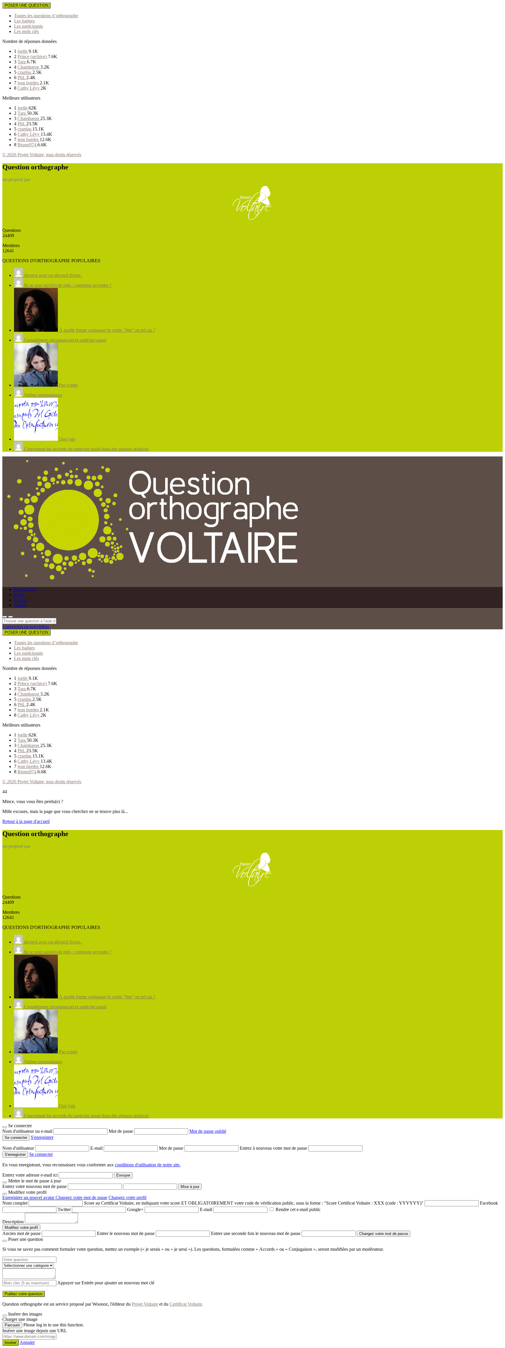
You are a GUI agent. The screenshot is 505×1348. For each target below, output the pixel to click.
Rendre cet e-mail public (298, 1209)
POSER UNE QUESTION (26, 5)
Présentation (25, 589)
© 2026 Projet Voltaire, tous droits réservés (41, 154)
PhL (22, 77)
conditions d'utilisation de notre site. (148, 1164)
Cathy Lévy (29, 88)
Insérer (10, 1342)
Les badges (24, 20)
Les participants (28, 26)
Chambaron (29, 67)
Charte (20, 605)
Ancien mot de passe (21, 1233)
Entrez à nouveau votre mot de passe (274, 1148)
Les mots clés (26, 31)
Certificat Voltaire (186, 1304)
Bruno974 (27, 144)
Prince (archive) (33, 56)
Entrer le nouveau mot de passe (126, 1233)
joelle (23, 51)
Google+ (135, 1209)
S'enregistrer (42, 1137)
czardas (25, 72)
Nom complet (14, 1203)
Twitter (64, 1209)
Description (13, 1221)
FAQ (18, 594)
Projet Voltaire (145, 1304)
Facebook (489, 1203)
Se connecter (41, 1154)
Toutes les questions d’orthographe (46, 15)
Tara (22, 61)
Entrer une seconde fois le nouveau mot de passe (255, 1233)
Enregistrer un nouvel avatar (29, 1197)
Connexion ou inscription (25, 626)
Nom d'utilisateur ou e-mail (27, 1131)
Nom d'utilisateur (18, 1148)
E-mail (97, 1148)
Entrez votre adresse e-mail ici (30, 1174)
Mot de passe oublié (207, 1131)
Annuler (27, 1342)
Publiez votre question (23, 1294)
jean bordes (29, 82)
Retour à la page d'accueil (26, 821)
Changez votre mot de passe (81, 1197)
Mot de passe (121, 1131)
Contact (21, 599)
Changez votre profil (127, 1197)
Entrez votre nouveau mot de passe (34, 1186)
